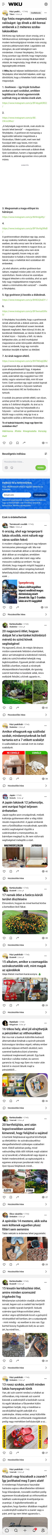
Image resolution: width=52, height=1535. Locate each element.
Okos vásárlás (16, 1214)
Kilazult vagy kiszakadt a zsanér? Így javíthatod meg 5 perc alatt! (24, 1478)
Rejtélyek (13, 1022)
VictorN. (12, 798)
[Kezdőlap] (15, 4)
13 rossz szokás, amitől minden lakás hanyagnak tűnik (23, 1386)
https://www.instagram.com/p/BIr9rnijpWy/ (23, 217)
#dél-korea (7, 431)
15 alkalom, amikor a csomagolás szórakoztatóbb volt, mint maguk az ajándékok (25, 966)
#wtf (4, 436)
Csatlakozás (36, 13)
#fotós (18, 431)
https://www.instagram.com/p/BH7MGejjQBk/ (25, 361)
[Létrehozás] (25, 1530)
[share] (24, 443)
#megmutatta (29, 431)
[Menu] (45, 13)
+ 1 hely (26, 955)
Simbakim (13, 1217)
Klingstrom (13, 1025)
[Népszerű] (6, 1530)
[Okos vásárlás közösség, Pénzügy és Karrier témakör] (5, 1215)
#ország (42, 431)
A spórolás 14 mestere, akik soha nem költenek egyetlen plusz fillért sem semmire (24, 1225)
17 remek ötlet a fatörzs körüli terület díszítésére (22, 897)
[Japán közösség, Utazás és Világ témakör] (5, 796)
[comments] (11, 443)
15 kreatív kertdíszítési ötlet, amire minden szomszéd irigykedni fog (21, 1292)
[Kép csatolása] (6, 467)
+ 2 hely (25, 11)
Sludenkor (13, 627)
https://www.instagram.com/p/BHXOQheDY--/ (25, 300)
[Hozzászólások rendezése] (46, 454)
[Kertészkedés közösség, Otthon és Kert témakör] (5, 625)
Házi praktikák (15, 11)
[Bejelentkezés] (46, 4)
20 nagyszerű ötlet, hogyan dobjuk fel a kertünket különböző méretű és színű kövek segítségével (24, 637)
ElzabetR (12, 891)
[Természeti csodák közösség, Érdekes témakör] (5, 525)
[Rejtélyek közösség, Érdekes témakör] (5, 1023)
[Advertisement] (25, 184)
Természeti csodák (18, 524)
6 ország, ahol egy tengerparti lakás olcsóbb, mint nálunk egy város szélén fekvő (22, 535)
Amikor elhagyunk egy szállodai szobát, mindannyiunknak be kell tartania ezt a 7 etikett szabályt (24, 736)
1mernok (13, 1120)
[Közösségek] (43, 1530)
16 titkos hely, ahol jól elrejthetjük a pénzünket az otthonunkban (25, 1031)
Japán (12, 795)
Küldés (41, 468)
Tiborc (12, 14)
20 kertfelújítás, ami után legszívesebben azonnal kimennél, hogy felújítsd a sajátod (24, 1129)
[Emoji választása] (12, 467)
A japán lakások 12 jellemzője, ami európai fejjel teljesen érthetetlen (22, 807)
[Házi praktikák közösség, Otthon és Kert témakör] (5, 13)
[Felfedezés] (16, 1530)
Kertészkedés (15, 624)
